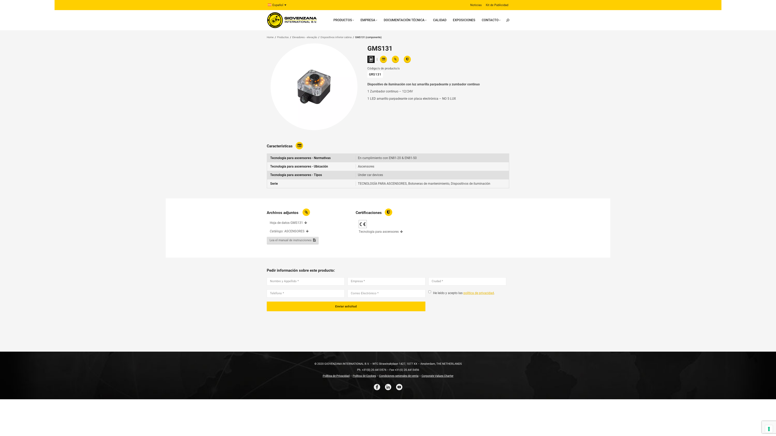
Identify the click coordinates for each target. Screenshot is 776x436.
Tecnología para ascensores (379, 232)
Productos (283, 37)
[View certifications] (407, 59)
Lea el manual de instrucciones (291, 240)
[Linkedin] (388, 387)
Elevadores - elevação (304, 37)
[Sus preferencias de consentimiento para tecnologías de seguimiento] (769, 429)
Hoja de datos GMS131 (286, 223)
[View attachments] (395, 59)
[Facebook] (377, 387)
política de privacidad (478, 293)
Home (270, 37)
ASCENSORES (294, 231)
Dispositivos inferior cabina (336, 37)
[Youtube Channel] (399, 387)
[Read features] (383, 59)
